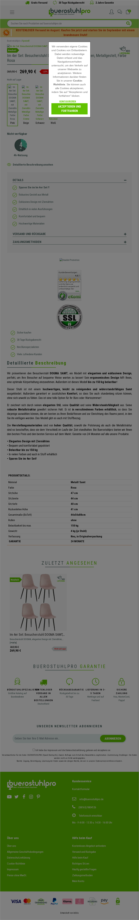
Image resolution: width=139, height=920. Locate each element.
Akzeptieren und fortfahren (69, 109)
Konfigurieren (67, 101)
